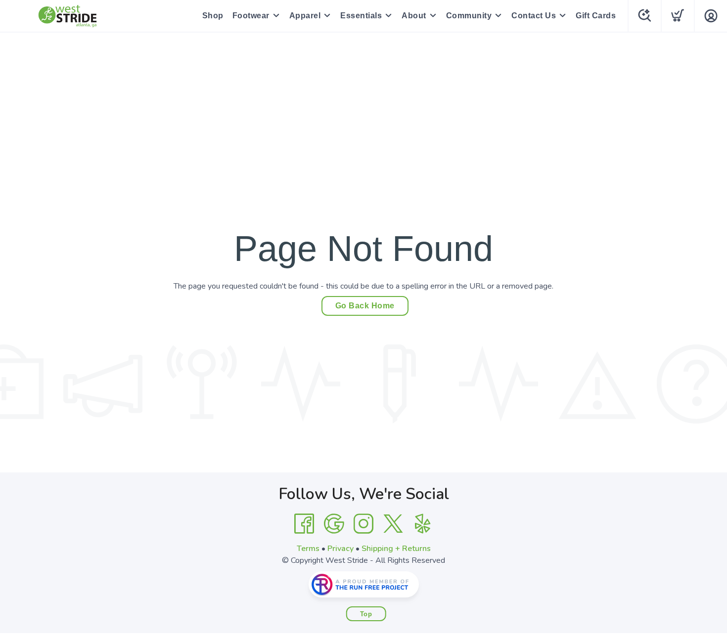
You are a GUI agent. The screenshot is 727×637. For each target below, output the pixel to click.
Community (469, 15)
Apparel (305, 15)
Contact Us (533, 15)
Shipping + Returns (396, 548)
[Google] (334, 524)
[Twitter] (393, 524)
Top (366, 614)
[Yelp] (423, 524)
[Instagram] (363, 524)
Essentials (361, 15)
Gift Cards (596, 15)
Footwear (251, 15)
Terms (308, 548)
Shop (213, 15)
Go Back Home (365, 305)
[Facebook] (304, 524)
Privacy (340, 548)
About (414, 15)
